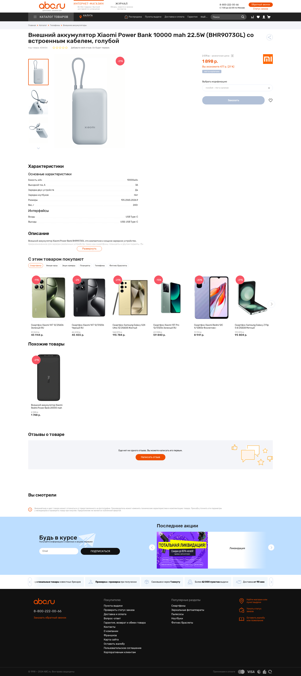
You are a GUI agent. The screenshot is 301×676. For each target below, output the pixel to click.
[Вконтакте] (36, 632)
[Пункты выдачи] (83, 19)
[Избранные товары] (258, 17)
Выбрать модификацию (214, 81)
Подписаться (100, 551)
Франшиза (110, 635)
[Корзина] (270, 17)
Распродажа (135, 17)
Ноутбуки (177, 618)
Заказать (233, 100)
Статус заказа (260, 9)
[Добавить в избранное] (270, 100)
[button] (271, 304)
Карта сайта (111, 639)
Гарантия (192, 17)
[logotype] (51, 6)
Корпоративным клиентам (120, 652)
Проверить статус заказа (119, 609)
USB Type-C (132, 217)
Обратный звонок (260, 4)
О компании (111, 631)
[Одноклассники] (42, 632)
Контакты (109, 626)
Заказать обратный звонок (50, 617)
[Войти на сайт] (263, 17)
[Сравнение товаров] (252, 17)
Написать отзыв (150, 457)
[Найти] (242, 17)
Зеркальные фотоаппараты (187, 609)
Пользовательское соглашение (122, 648)
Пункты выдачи (153, 17)
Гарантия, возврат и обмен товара (125, 622)
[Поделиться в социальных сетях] (270, 37)
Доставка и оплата (174, 17)
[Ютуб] (49, 632)
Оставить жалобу (114, 643)
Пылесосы (177, 614)
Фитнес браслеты (182, 622)
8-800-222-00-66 (229, 4)
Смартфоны (178, 605)
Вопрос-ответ (112, 618)
